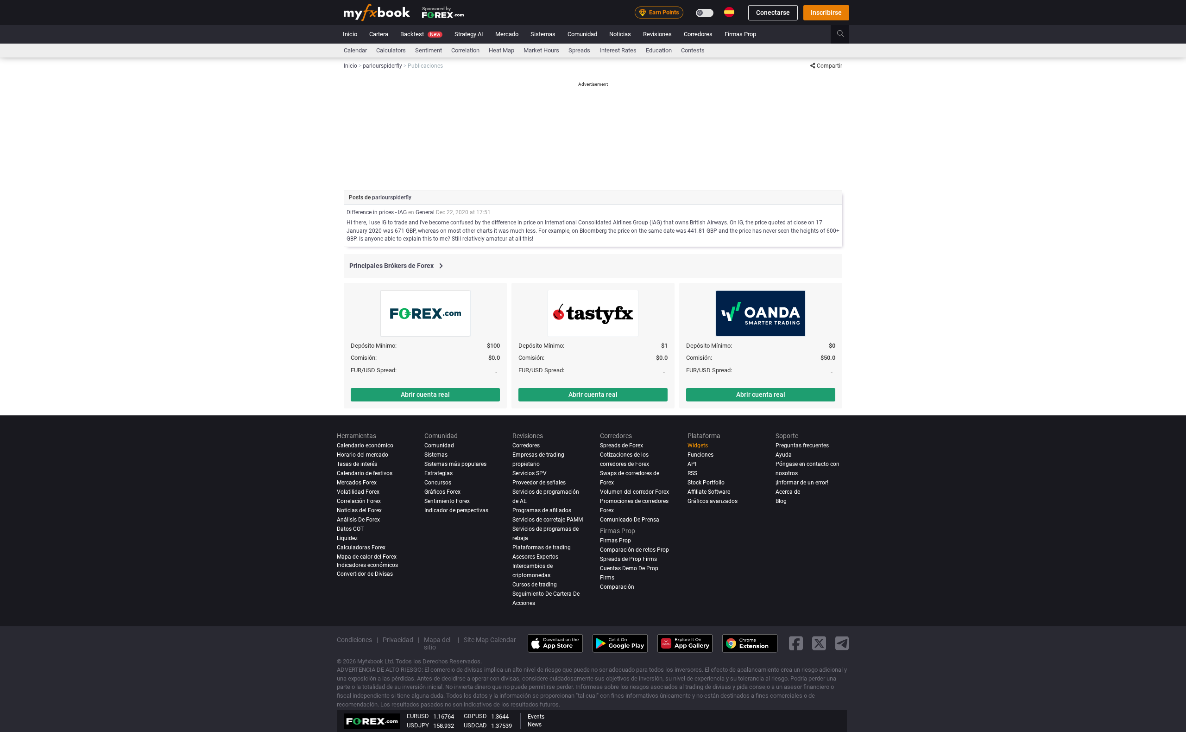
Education (659, 50)
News (535, 724)
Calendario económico (365, 445)
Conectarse (773, 12)
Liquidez (347, 538)
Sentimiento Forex (447, 501)
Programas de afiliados (541, 510)
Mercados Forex (357, 482)
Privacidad (398, 639)
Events (536, 716)
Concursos (437, 482)
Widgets (698, 445)
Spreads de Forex (621, 445)
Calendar (355, 50)
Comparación (617, 587)
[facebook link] (796, 643)
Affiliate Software (709, 492)
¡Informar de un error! (802, 482)
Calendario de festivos (364, 473)
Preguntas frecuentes (802, 445)
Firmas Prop (740, 34)
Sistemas (542, 34)
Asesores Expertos (535, 557)
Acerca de (788, 492)
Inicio (350, 34)
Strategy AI (468, 34)
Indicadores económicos (367, 565)
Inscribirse (826, 12)
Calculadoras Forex (361, 547)
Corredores (698, 34)
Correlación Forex (359, 501)
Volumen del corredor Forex (634, 492)
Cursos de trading (534, 584)
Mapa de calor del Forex (367, 557)
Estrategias (438, 473)
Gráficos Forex (442, 492)
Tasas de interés (357, 464)
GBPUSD (475, 716)
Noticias (620, 34)
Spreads (579, 50)
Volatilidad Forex (358, 492)
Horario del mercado (362, 455)
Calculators (391, 50)
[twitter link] (819, 643)
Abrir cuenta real (425, 394)
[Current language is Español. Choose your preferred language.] (729, 12)
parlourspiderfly (391, 197)
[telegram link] (842, 643)
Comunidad (582, 34)
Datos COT (350, 529)
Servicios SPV (529, 473)
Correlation (465, 50)
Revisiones (657, 34)
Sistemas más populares (455, 464)
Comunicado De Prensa (629, 519)
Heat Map (501, 50)
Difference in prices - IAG (377, 212)
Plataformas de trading (541, 547)
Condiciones (354, 639)
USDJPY (418, 725)
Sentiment (428, 50)
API (692, 464)
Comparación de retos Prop (634, 550)
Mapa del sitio (437, 643)
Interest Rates (618, 50)
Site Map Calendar (490, 639)
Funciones (700, 455)
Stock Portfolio (706, 482)
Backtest (420, 34)
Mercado (506, 34)
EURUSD (418, 716)
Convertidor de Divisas (365, 574)
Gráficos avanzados (713, 501)
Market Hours (541, 50)
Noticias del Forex (359, 510)
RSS (692, 473)
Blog (781, 501)
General (425, 212)
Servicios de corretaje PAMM (547, 519)
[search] (845, 34)
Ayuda (784, 455)
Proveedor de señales (539, 482)
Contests (693, 50)
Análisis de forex (358, 519)
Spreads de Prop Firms (628, 559)
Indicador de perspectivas (456, 510)
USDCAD (475, 725)
